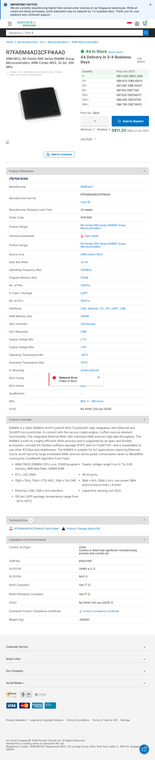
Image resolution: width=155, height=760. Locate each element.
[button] (10, 23)
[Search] (146, 33)
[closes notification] (150, 4)
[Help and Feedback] (144, 749)
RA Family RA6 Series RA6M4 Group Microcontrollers (103, 227)
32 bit (84, 262)
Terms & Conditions (78, 720)
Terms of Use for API (105, 720)
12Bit (84, 331)
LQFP (84, 293)
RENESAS (87, 186)
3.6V (84, 347)
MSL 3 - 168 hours (92, 401)
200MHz (86, 269)
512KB (84, 277)
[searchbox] (74, 33)
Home (9, 42)
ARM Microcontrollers (85, 42)
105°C (84, 362)
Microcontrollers (58, 42)
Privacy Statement (16, 720)
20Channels (88, 323)
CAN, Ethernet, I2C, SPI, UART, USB (103, 308)
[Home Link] (33, 23)
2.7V (83, 339)
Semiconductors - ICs (30, 42)
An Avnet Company (17, 740)
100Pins (85, 285)
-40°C (84, 354)
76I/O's (85, 300)
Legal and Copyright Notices (46, 720)
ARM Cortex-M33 (92, 254)
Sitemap (125, 720)
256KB (85, 316)
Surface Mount (90, 370)
